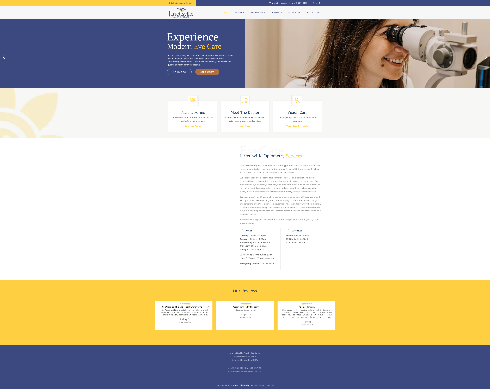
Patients (277, 12)
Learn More (245, 126)
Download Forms (193, 126)
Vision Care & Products (297, 126)
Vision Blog (293, 12)
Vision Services (258, 12)
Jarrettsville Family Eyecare (244, 385)
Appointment (207, 71)
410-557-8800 (300, 3)
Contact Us (312, 12)
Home (227, 12)
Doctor (239, 12)
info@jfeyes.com (279, 3)
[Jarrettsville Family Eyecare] (180, 12)
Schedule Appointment (181, 3)
